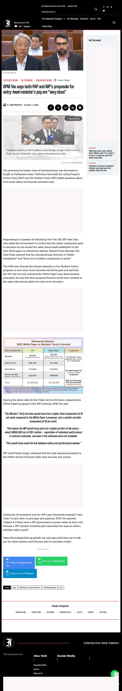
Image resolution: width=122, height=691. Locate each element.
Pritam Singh (50, 588)
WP (61, 588)
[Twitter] (111, 7)
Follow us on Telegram (22, 573)
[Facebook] (104, 7)
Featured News (10, 80)
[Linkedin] (73, 107)
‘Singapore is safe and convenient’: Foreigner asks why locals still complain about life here (101, 168)
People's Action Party (30, 588)
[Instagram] (107, 7)
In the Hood (92, 148)
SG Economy (27, 80)
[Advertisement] (43, 210)
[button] (95, 9)
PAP (14, 588)
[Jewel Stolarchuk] (5, 104)
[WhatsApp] (65, 107)
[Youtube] (104, 11)
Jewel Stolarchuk (16, 105)
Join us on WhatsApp (53, 561)
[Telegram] (80, 107)
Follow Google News (21, 562)
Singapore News (44, 80)
